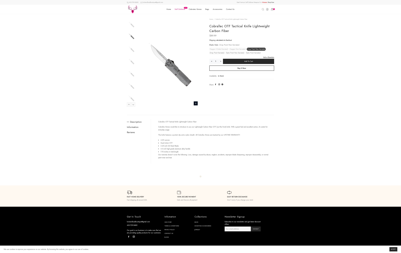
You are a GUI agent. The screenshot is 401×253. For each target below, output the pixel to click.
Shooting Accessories (203, 226)
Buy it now (242, 68)
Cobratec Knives (195, 9)
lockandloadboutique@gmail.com (153, 2)
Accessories (217, 9)
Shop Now (271, 2)
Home (168, 9)
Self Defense (181, 9)
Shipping (212, 40)
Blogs (166, 237)
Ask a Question (268, 57)
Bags (207, 9)
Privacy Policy (169, 230)
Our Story (168, 222)
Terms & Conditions (171, 226)
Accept (393, 249)
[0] (272, 9)
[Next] (195, 62)
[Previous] (139, 62)
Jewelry (197, 230)
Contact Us (230, 9)
